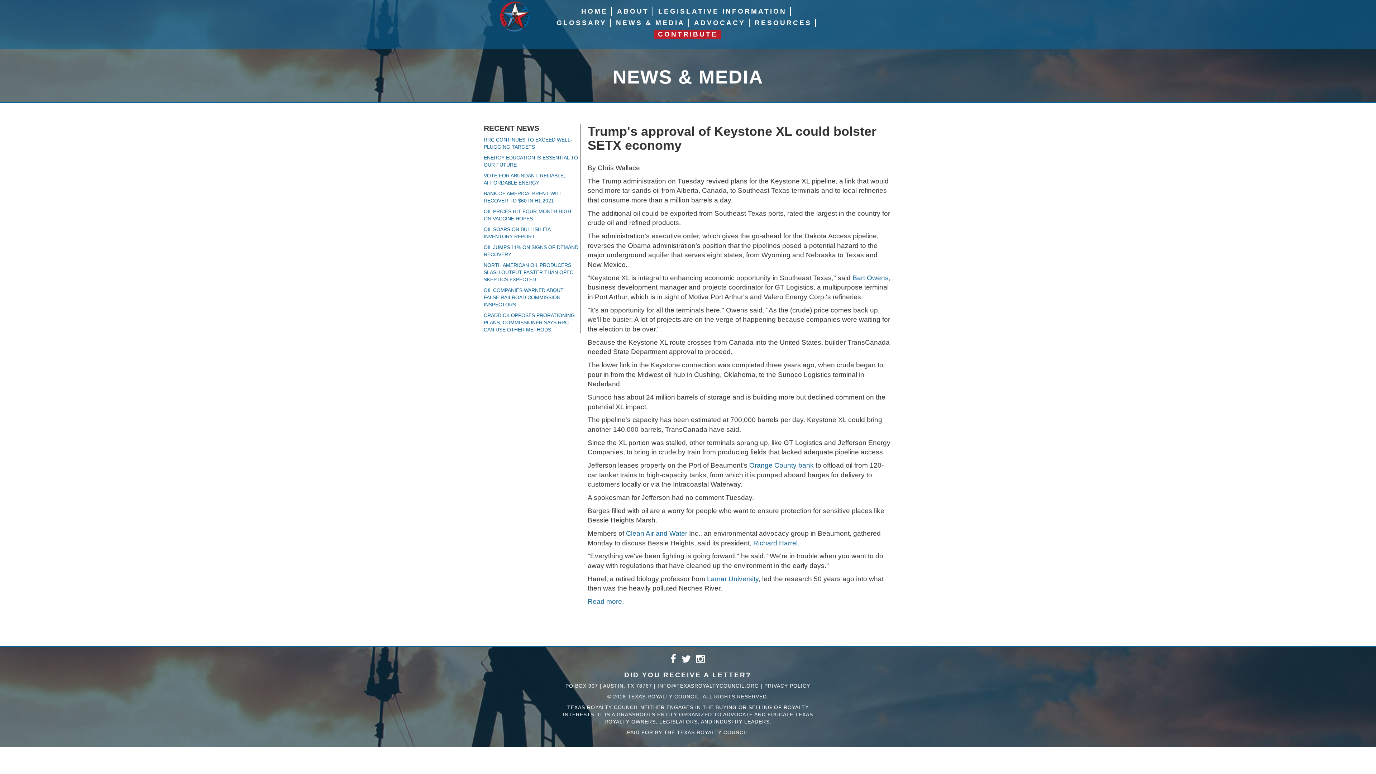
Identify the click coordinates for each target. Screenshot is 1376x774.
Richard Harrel (775, 543)
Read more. (606, 601)
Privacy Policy (787, 686)
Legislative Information (722, 11)
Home (594, 11)
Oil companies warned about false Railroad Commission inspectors (524, 297)
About (633, 11)
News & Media (650, 23)
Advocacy (719, 23)
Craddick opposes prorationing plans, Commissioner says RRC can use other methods (529, 322)
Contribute (688, 34)
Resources (783, 23)
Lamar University (733, 579)
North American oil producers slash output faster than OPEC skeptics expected (528, 272)
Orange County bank (781, 465)
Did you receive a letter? (687, 675)
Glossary (581, 23)
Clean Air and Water (656, 533)
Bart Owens (870, 278)
